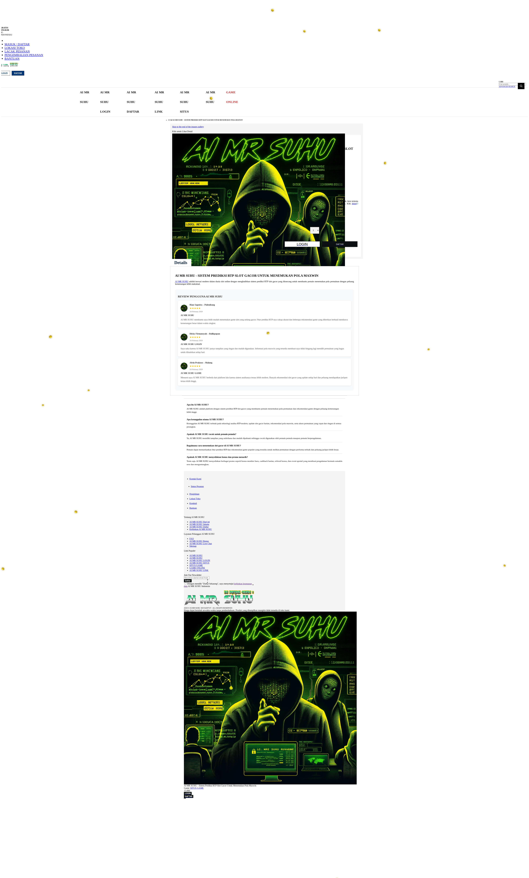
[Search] (521, 86)
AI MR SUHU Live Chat (200, 543)
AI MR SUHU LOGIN (199, 560)
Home (170, 120)
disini (354, 203)
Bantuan (12, 58)
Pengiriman (194, 494)
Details (180, 262)
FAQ (191, 538)
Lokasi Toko (15, 47)
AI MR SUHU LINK (198, 570)
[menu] (160, 102)
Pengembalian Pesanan (24, 55)
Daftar (18, 73)
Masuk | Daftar (17, 44)
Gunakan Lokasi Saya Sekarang (15, 807)
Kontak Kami (195, 479)
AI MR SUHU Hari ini (199, 522)
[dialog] (264, 803)
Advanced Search (507, 87)
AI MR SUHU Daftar (199, 527)
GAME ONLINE (197, 568)
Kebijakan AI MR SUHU (200, 529)
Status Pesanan (197, 486)
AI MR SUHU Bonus (199, 541)
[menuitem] (85, 97)
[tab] (180, 262)
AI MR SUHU (181, 281)
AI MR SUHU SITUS (199, 563)
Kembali (193, 503)
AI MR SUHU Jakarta (199, 524)
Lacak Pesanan (17, 51)
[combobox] (512, 84)
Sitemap (192, 546)
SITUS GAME (196, 565)
